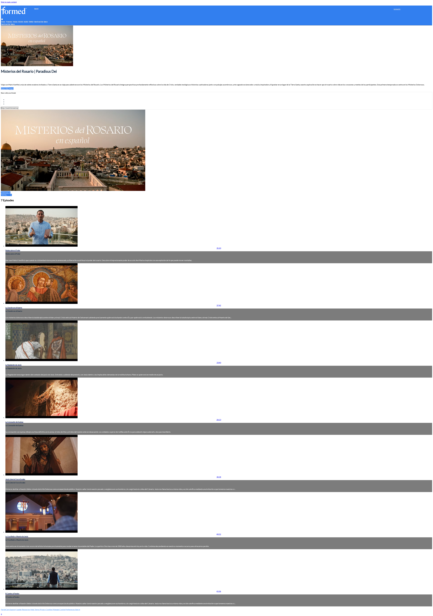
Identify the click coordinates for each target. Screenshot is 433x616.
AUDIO (26, 22)
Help (32, 609)
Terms (37, 609)
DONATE (397, 9)
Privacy (43, 609)
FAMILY (31, 22)
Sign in (46, 22)
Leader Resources (23, 609)
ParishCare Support (8, 609)
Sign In (13, 24)
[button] (2, 19)
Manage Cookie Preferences (64, 609)
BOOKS (20, 22)
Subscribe (5, 88)
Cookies (49, 609)
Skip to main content (9, 2)
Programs (9, 22)
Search (36, 8)
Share (11, 88)
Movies (15, 22)
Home (3, 22)
